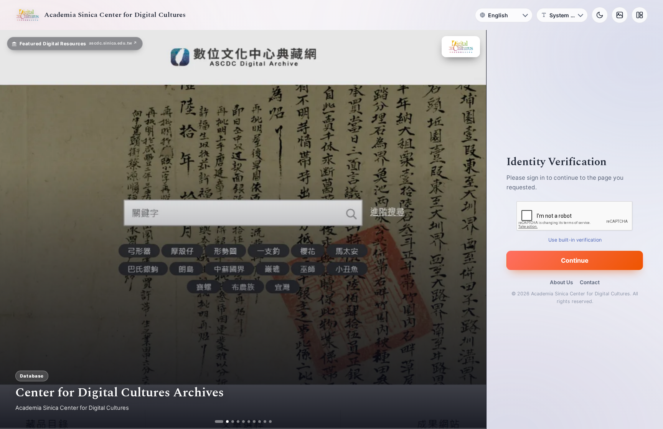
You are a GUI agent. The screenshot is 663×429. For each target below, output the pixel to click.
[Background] (620, 15)
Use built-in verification (575, 240)
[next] (472, 229)
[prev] (13, 229)
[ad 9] (265, 421)
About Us (561, 282)
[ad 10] (270, 421)
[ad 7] (254, 421)
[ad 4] (238, 421)
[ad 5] (243, 421)
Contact (590, 282)
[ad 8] (259, 421)
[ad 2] (221, 421)
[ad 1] (216, 421)
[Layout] (640, 15)
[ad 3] (230, 421)
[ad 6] (248, 421)
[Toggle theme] (600, 15)
